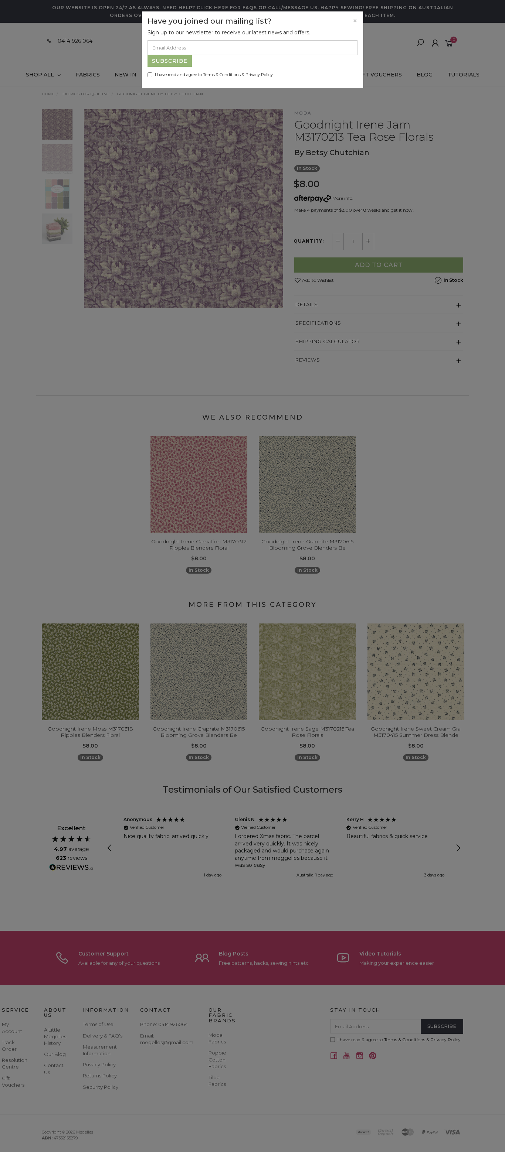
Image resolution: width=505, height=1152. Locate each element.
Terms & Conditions (222, 74)
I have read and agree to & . (214, 74)
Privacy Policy (259, 74)
